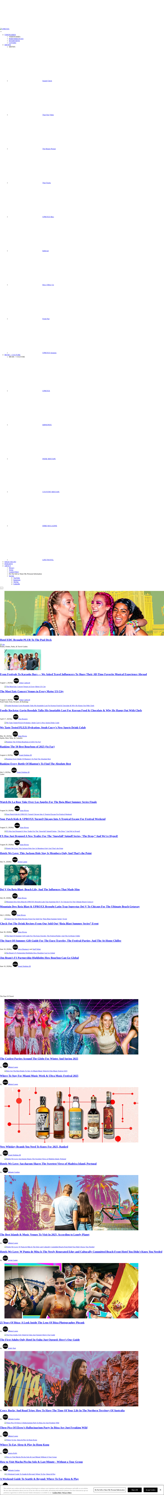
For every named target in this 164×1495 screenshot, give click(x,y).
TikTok (16, 582)
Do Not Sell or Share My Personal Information (110, 1490)
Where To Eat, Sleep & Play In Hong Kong (24, 1444)
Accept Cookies (151, 1490)
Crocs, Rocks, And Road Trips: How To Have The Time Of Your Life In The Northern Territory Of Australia (62, 1410)
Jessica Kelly (12, 1453)
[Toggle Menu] (1, 31)
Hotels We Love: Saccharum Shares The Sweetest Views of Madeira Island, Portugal (48, 1163)
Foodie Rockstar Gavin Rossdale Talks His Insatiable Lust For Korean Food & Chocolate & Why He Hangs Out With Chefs (71, 710)
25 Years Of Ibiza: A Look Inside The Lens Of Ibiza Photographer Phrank (42, 1322)
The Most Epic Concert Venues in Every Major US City (32, 691)
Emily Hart (12, 1348)
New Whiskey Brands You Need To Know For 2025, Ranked (34, 1146)
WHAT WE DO (10, 562)
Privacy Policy (67, 1493)
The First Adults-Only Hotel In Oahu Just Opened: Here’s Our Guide (40, 1339)
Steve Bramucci (23, 949)
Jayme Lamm (22, 862)
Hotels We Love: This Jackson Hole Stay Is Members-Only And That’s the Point (46, 853)
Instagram (16, 580)
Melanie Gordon (14, 1172)
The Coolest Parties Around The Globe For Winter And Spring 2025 (39, 1058)
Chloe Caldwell (24, 683)
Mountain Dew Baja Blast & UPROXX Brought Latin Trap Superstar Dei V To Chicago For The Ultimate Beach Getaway (70, 906)
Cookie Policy (14, 572)
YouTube (16, 578)
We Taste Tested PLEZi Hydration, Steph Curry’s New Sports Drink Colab (43, 727)
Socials (11, 576)
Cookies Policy (57, 1493)
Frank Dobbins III (25, 755)
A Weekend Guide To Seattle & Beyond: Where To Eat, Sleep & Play (39, 1478)
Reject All (135, 1490)
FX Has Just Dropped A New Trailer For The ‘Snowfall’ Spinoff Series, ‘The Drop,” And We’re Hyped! (59, 836)
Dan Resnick (23, 719)
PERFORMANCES (16, 39)
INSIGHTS (8, 564)
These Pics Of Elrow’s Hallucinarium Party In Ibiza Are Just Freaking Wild (43, 1427)
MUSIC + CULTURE (12, 355)
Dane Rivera (22, 736)
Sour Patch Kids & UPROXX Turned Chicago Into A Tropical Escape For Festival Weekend (52, 819)
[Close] (160, 1489)
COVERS (12, 43)
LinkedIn (16, 584)
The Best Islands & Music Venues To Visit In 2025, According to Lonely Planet (44, 1234)
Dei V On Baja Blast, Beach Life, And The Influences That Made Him (40, 889)
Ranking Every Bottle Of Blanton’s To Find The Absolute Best (35, 763)
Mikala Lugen (13, 1067)
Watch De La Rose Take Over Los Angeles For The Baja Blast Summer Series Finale (48, 802)
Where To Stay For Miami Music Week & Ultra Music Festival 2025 (39, 1075)
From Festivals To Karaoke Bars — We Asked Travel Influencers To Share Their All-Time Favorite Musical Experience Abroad (73, 674)
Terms (11, 570)
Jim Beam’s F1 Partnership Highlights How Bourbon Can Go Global (39, 957)
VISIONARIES (10, 35)
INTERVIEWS (14, 41)
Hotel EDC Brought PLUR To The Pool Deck (26, 639)
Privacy (11, 568)
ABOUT (7, 566)
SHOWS (7, 45)
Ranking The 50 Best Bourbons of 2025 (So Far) (27, 746)
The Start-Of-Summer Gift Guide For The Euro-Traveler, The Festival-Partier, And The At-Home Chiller (60, 940)
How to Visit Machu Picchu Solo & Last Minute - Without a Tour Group (41, 1461)
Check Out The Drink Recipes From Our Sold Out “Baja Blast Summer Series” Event (49, 923)
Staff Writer (37, 949)
